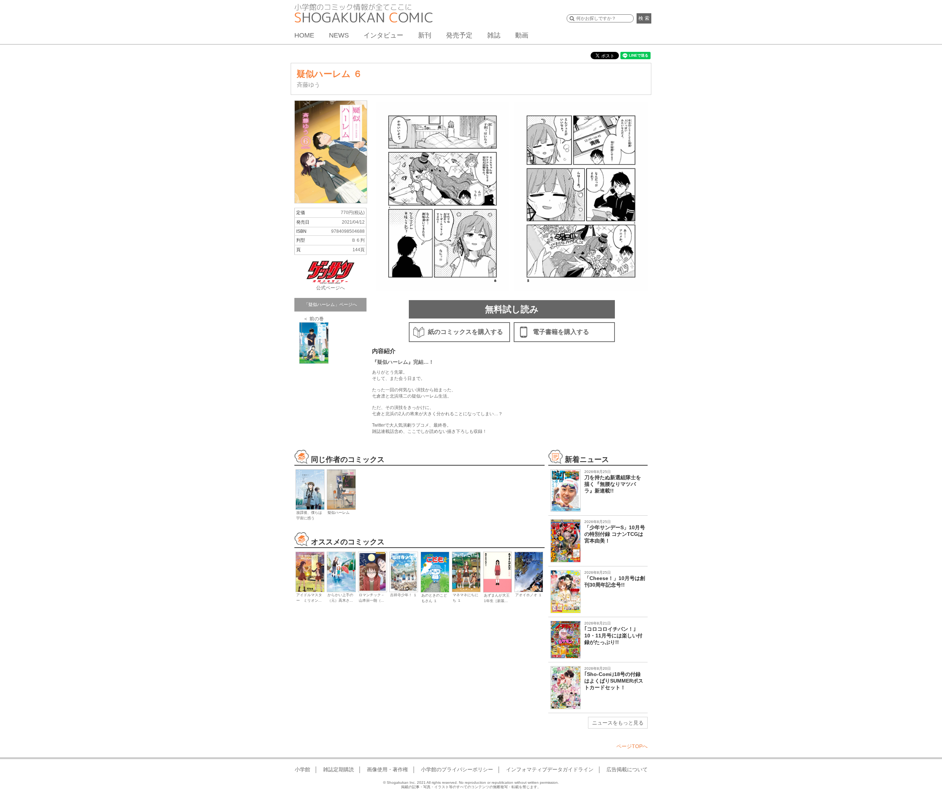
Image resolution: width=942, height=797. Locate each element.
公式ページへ (330, 288)
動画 (521, 35)
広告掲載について (627, 769)
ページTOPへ (632, 746)
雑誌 (493, 35)
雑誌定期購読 (338, 769)
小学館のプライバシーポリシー (457, 769)
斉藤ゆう (308, 85)
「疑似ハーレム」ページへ (330, 304)
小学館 (302, 769)
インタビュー (383, 35)
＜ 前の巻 (313, 318)
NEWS (339, 35)
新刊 (424, 35)
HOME (304, 35)
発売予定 (459, 35)
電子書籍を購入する (561, 331)
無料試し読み (512, 309)
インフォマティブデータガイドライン (550, 769)
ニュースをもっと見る (618, 723)
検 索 (643, 18)
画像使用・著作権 (387, 769)
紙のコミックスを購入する (465, 331)
